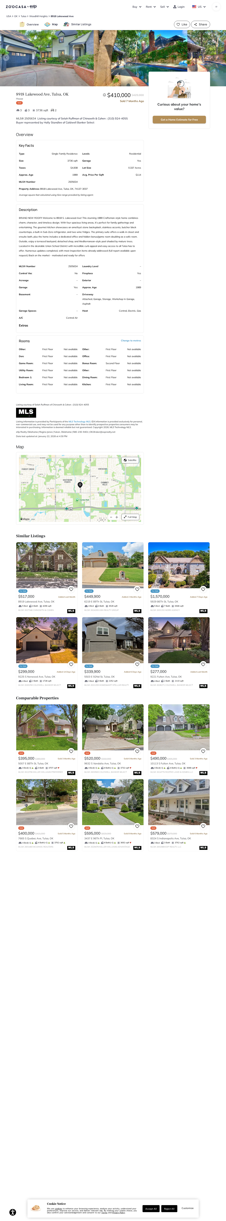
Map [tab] (55, 24)
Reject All (169, 1208)
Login (181, 6)
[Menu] (216, 7)
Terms (104, 1212)
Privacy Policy (118, 1212)
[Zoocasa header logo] (21, 6)
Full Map (132, 517)
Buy (134, 6)
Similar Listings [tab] (81, 24)
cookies (58, 1208)
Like (184, 24)
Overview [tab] (33, 24)
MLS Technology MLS (80, 421)
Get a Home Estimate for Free (179, 119)
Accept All (151, 1208)
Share (203, 24)
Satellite (132, 460)
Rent (149, 6)
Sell (162, 6)
